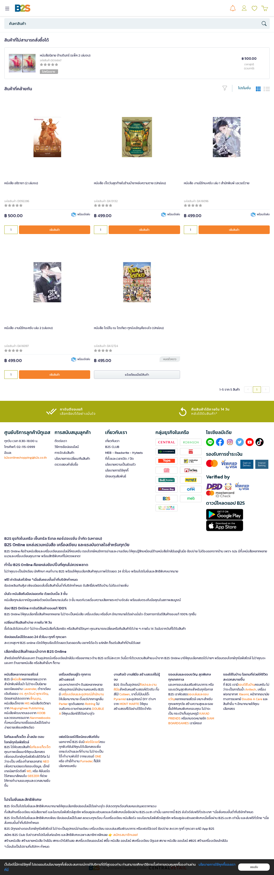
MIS (27, 703)
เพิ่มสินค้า (55, 230)
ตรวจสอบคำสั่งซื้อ (66, 464)
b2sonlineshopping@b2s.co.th (25, 457)
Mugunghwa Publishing (27, 708)
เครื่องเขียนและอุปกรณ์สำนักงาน (83, 694)
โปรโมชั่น (244, 87)
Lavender (30, 689)
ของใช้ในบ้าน (246, 684)
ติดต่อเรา (61, 441)
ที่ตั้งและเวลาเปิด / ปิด (119, 458)
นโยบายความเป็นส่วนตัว (120, 464)
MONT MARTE (129, 703)
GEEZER (33, 776)
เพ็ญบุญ (35, 698)
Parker (63, 703)
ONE (98, 756)
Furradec (86, 761)
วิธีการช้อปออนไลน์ (67, 446)
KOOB (41, 713)
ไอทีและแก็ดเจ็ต (40, 747)
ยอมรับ (254, 867)
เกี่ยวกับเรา (112, 441)
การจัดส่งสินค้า (64, 452)
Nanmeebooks (40, 717)
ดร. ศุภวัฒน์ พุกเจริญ (33, 693)
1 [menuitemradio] (256, 389)
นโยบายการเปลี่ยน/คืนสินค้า (72, 458)
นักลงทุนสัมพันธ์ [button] (115, 476)
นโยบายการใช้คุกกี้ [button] (116, 470)
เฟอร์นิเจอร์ (92, 742)
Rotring (90, 703)
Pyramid (120, 699)
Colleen (124, 694)
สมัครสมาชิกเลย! (125, 834)
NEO (46, 761)
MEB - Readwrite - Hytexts (124, 452)
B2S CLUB (112, 446)
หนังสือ (17, 679)
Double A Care (252, 699)
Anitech (250, 689)
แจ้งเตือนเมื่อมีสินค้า (137, 374)
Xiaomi (244, 694)
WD (28, 771)
